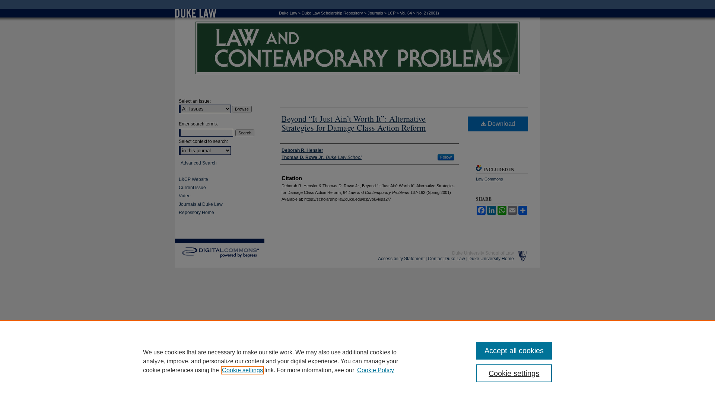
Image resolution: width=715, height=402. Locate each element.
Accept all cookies (514, 351)
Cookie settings (242, 370)
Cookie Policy (375, 370)
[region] (357, 361)
